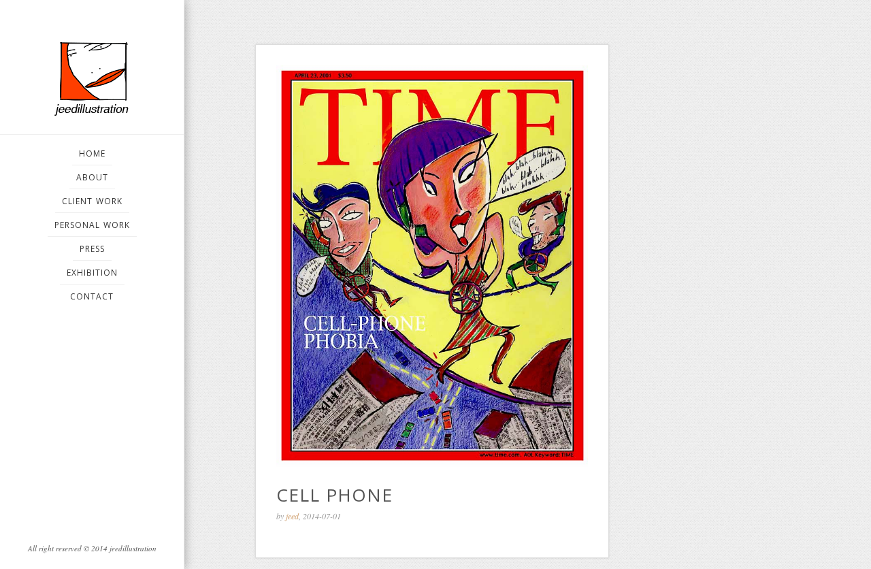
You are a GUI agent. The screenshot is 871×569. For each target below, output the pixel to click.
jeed (292, 515)
